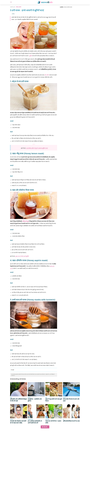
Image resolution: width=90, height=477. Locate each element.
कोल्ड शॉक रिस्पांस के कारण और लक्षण (71, 400)
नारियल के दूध (25, 221)
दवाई (11, 397)
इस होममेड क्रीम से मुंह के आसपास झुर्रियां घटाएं (37, 148)
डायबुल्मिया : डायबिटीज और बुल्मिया (35, 400)
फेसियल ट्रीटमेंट (18, 6)
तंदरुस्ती (64, 397)
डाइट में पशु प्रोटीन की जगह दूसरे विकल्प (53, 400)
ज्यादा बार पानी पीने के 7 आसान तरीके (53, 422)
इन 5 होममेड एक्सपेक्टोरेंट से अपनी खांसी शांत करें (35, 422)
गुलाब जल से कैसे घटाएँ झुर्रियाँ (22, 256)
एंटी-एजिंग (47, 75)
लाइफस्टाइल (47, 419)
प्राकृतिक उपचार (30, 419)
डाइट (46, 397)
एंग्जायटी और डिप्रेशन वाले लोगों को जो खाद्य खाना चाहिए (18, 422)
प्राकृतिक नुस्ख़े (12, 6)
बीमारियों (29, 397)
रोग (63, 419)
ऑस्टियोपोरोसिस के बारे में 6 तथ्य (71, 421)
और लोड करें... (45, 427)
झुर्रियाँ (30, 55)
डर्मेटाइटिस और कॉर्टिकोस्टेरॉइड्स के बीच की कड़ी (18, 400)
